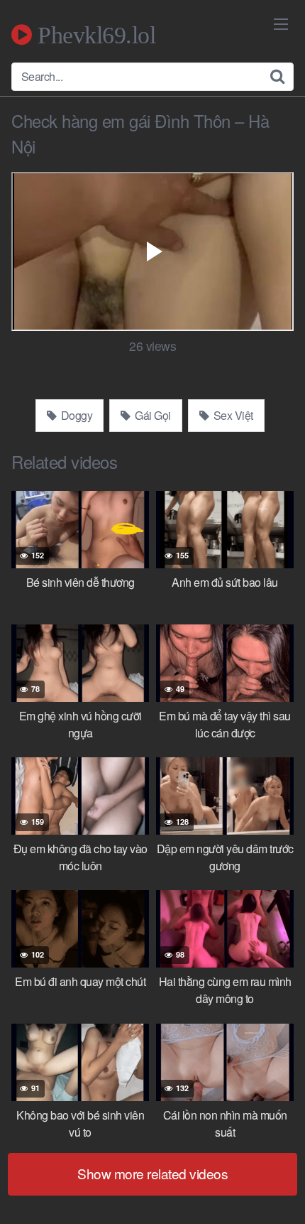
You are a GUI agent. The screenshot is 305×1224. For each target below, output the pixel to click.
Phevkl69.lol (93, 35)
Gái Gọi (152, 415)
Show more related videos (152, 1173)
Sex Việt (232, 415)
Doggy (75, 415)
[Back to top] (280, 1193)
